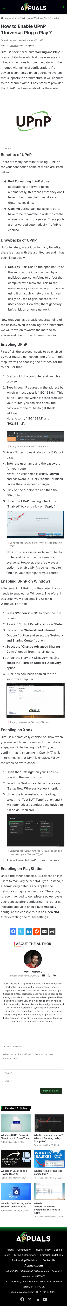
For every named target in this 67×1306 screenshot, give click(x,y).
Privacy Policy (42, 1249)
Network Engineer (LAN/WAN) (23, 975)
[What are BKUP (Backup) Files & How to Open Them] (16, 1123)
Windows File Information (47, 18)
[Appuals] (33, 7)
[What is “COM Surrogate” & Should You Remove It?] (16, 1191)
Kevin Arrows (8, 40)
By (2, 40)
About (10, 1249)
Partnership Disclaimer (25, 1260)
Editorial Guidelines (51, 1255)
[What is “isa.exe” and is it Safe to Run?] (49, 1159)
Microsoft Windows (22, 18)
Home (6, 18)
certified (14, 45)
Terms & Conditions (25, 1255)
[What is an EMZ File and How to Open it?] (16, 1159)
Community (24, 1249)
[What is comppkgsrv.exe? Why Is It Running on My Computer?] (49, 1123)
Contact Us (48, 1260)
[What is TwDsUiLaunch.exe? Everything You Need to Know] (49, 1191)
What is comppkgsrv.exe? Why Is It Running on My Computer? (48, 1138)
